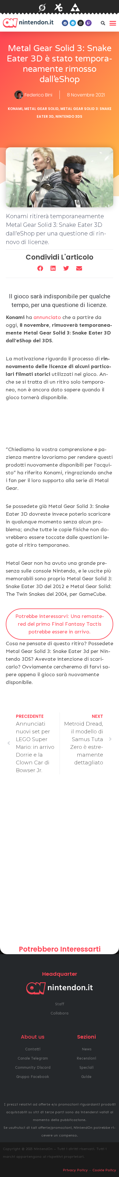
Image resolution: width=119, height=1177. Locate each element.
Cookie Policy (104, 1170)
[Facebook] (65, 23)
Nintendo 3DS (68, 116)
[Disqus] (59, 862)
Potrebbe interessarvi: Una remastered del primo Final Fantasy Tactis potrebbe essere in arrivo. (59, 624)
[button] (102, 23)
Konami (15, 108)
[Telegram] (73, 23)
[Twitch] (88, 23)
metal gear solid (41, 108)
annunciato (48, 317)
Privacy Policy (75, 1170)
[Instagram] (80, 23)
